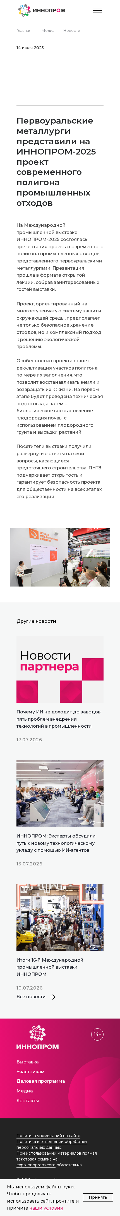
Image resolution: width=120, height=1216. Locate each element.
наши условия (46, 1208)
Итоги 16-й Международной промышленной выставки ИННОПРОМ (49, 967)
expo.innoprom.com (36, 1164)
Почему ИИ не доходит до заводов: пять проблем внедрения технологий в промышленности (58, 719)
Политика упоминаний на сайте (48, 1135)
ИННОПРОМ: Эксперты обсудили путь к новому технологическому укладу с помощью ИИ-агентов (56, 843)
